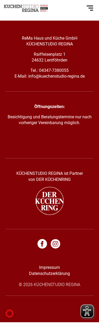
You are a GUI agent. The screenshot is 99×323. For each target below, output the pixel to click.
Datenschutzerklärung (49, 273)
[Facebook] (43, 244)
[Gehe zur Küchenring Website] (49, 213)
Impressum (49, 267)
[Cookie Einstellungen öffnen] (9, 316)
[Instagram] (55, 244)
